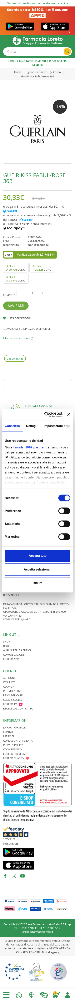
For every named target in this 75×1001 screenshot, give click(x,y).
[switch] (64, 510)
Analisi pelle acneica (17, 650)
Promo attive (12, 691)
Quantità (9, 295)
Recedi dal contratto (18, 708)
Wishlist (9, 682)
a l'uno (15, 267)
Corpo (57, 72)
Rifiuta (37, 583)
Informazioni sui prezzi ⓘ (18, 338)
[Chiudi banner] (68, 414)
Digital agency (51, 952)
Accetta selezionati (37, 569)
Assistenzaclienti (44, 994)
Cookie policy (12, 749)
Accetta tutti (37, 555)
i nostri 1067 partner (29, 447)
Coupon (8, 686)
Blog (6, 646)
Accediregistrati (67, 994)
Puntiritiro (31, 994)
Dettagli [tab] (32, 426)
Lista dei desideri (19, 318)
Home (18, 72)
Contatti (9, 732)
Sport (7, 641)
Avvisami (16, 305)
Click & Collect (13, 700)
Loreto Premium (14, 754)
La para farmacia (14, 727)
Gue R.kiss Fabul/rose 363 (37, 76)
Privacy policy (13, 745)
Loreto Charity (13, 758)
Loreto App (11, 659)
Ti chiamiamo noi (38, 406)
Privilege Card (13, 695)
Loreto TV (10, 704)
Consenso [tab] (12, 426)
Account (9, 678)
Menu (6, 995)
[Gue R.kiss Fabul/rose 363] (37, 129)
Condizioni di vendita (17, 740)
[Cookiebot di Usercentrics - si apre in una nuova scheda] (46, 414)
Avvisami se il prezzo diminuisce (28, 329)
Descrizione (15, 358)
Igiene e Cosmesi (37, 72)
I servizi (8, 736)
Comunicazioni (13, 654)
